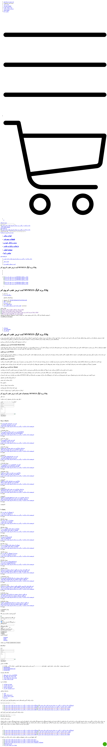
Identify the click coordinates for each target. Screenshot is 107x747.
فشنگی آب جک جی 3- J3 (6, 513)
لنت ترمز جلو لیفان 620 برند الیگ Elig (9, 482)
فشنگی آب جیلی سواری (6, 522)
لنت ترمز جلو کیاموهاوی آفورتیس (9, 458)
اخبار (4, 693)
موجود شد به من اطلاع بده (6, 316)
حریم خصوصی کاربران (8, 688)
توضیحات (5, 328)
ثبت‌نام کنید (6, 1)
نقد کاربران (6, 330)
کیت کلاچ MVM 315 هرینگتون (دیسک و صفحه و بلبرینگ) (14, 604)
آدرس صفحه (4, 642)
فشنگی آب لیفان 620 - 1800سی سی (9, 530)
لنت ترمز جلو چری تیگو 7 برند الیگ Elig (10, 474)
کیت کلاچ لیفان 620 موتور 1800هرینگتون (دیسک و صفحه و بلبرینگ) (16, 587)
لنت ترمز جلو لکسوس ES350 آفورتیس (10, 466)
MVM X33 (9, 304)
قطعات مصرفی (7, 6)
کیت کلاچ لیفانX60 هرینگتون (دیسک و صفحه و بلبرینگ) (14, 579)
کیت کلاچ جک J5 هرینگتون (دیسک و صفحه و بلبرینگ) (13, 595)
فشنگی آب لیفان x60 (6, 538)
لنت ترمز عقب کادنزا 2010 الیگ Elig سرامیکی (12, 490)
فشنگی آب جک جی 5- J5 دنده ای (8, 554)
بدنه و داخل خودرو (7, 7)
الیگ (4, 301)
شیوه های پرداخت (7, 687)
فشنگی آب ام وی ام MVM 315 (8, 563)
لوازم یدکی (6, 4)
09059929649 (6, 667)
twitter (4, 638)
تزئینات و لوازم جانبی (8, 8)
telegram (5, 640)
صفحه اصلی (6, 10)
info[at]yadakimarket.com (9, 668)
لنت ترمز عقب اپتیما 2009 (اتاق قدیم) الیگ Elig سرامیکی (14, 499)
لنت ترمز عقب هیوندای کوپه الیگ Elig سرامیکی (12, 449)
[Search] (15, 224)
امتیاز (15, 401)
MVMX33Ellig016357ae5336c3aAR (18, 300)
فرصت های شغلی (7, 695)
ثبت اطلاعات (3, 632)
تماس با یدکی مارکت (8, 696)
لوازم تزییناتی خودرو (8, 679)
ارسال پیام (3, 415)
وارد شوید (11, 1)
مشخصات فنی (7, 329)
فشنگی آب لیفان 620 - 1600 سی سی (9, 546)
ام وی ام (5, 303)
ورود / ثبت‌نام (4, 222)
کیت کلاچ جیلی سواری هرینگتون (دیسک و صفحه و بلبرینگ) (15, 571)
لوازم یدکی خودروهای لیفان (10, 677)
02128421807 (6, 670)
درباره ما (5, 697)
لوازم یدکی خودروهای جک (9, 676)
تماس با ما (6, 11)
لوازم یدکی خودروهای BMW (10, 675)
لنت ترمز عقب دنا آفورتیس (7, 441)
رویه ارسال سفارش (8, 685)
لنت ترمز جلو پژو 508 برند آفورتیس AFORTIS (12, 433)
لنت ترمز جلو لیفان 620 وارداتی (8, 425)
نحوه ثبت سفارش (7, 684)
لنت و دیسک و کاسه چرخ (9, 305)
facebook (5, 637)
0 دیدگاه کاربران (7, 295)
